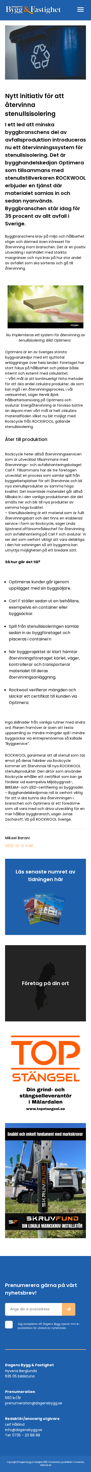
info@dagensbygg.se (23, 1429)
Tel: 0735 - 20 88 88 (22, 1435)
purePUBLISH (67, 1462)
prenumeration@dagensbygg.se (33, 1403)
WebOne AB (45, 1465)
